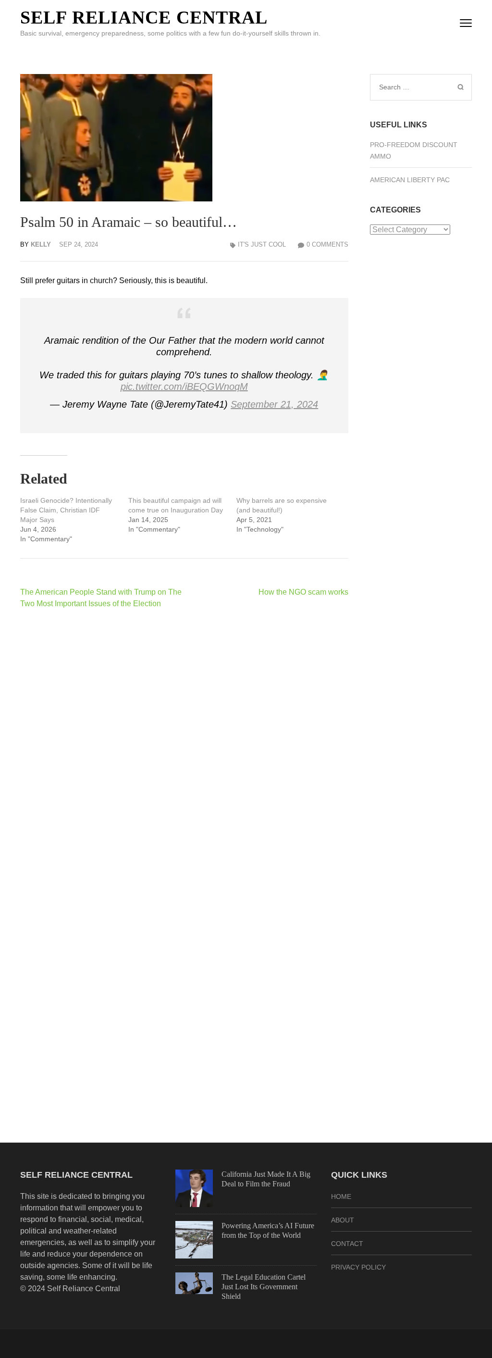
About (342, 1220)
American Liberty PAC (410, 180)
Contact (347, 1243)
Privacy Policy (358, 1267)
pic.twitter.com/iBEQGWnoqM (184, 386)
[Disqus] (184, 741)
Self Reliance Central (144, 17)
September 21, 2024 (274, 404)
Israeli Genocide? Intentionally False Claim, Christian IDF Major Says (66, 510)
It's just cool (262, 244)
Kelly (41, 244)
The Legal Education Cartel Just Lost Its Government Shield (263, 1286)
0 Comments (327, 244)
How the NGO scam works (303, 592)
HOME (341, 1196)
